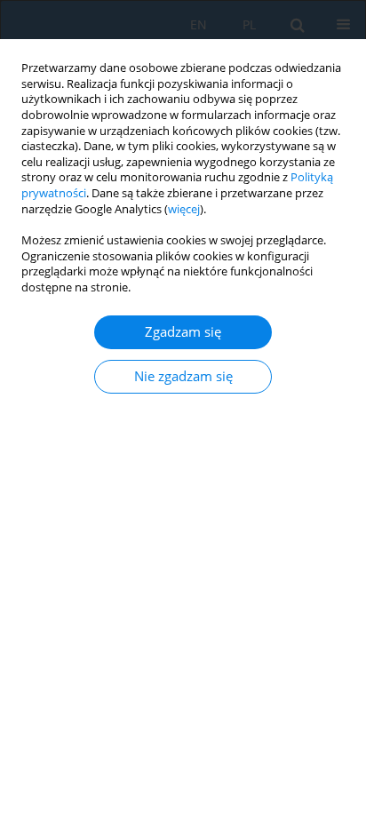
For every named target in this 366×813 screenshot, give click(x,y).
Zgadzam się (183, 332)
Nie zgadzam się (183, 376)
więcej (184, 209)
